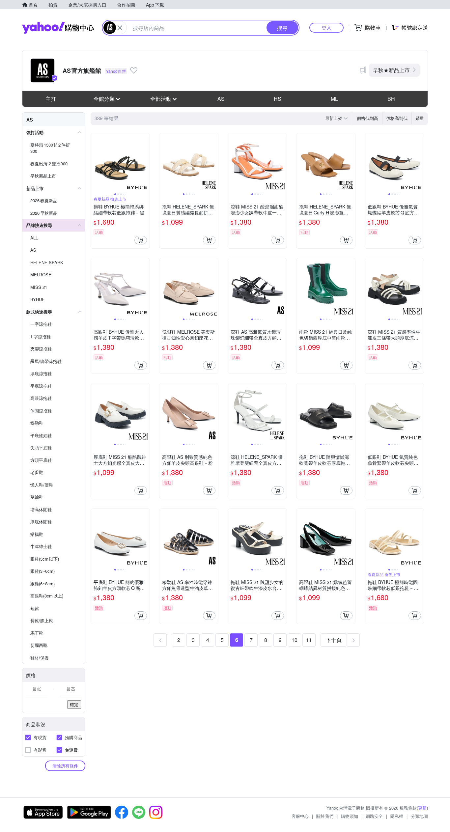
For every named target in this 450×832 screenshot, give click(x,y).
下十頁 (334, 640)
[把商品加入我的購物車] (140, 240)
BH (391, 98)
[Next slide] (145, 162)
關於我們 (324, 816)
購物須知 (349, 816)
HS (277, 98)
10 (294, 640)
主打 (50, 98)
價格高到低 (397, 118)
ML (334, 98)
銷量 (419, 118)
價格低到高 (367, 118)
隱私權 (396, 816)
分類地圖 (419, 816)
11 (309, 640)
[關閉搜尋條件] (120, 28)
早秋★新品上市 (391, 70)
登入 (326, 27)
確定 (74, 704)
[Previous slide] (95, 162)
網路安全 (374, 816)
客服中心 (300, 816)
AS (221, 98)
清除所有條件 (65, 766)
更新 (422, 808)
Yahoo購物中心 (58, 28)
